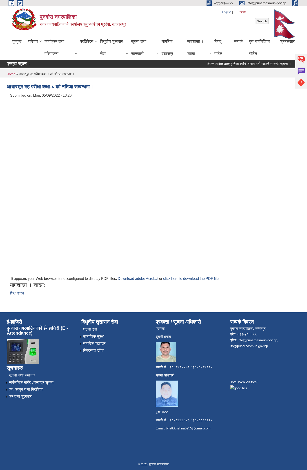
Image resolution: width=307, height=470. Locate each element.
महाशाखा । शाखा (195, 47)
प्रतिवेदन (86, 41)
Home (11, 74)
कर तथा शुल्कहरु (20, 396)
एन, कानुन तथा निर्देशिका (26, 389)
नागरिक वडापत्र (167, 47)
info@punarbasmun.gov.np (257, 340)
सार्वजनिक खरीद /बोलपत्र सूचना (31, 382)
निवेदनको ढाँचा (93, 350)
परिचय (33, 41)
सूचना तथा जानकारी (138, 47)
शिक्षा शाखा (17, 293)
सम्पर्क (238, 41)
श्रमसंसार (287, 41)
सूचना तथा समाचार (22, 375)
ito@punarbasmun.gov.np (249, 346)
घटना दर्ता (90, 329)
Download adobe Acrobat (138, 279)
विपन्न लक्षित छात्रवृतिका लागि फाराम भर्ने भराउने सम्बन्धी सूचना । (245, 64)
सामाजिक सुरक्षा (93, 336)
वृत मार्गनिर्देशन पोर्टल (259, 47)
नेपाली (243, 12)
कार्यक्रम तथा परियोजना (54, 47)
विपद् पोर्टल (218, 47)
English (226, 12)
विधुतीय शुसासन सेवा (111, 47)
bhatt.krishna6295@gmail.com (188, 428)
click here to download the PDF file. (191, 279)
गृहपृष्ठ (17, 41)
